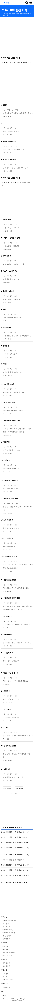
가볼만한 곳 (5, 942)
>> (16, 793)
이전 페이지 (7, 788)
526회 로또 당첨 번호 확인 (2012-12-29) (15, 847)
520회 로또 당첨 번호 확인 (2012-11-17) (15, 882)
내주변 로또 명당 (7, 929)
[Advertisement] (17, 37)
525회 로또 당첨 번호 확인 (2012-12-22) (15, 855)
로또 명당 (6, 3)
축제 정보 (5, 949)
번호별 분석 (6, 939)
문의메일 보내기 (17, 1000)
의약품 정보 (5, 983)
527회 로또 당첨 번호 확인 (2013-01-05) (15, 842)
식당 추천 (5, 946)
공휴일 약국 (6, 963)
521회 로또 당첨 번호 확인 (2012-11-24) (15, 875)
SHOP (3, 991)
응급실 (4, 977)
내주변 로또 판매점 (8, 932)
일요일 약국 (6, 966)
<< (4, 793)
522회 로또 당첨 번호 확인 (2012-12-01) (15, 870)
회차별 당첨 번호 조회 (9, 921)
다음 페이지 (19, 788)
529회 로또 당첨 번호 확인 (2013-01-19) (15, 832)
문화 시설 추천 (7, 955)
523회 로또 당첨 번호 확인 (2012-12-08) (15, 865)
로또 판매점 (6, 927)
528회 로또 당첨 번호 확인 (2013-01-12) (15, 837)
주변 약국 (4, 959)
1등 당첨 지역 (6, 936)
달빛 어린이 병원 (7, 980)
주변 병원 (4, 970)
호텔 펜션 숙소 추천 (8, 952)
